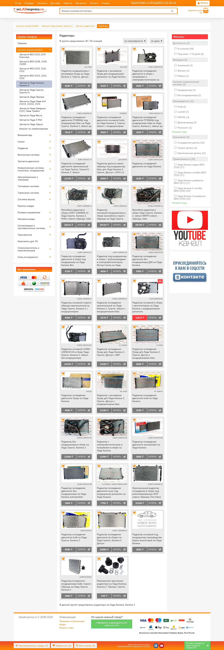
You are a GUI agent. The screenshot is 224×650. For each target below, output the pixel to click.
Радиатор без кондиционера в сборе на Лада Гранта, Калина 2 (75, 444)
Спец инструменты (28, 257)
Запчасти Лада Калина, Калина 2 (32, 84)
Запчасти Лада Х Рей (30, 120)
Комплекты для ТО (28, 241)
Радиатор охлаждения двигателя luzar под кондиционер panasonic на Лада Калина (111, 492)
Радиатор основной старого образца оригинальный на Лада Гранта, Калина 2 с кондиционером (76, 307)
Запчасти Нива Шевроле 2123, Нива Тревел (32, 109)
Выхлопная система (28, 154)
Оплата (94, 3)
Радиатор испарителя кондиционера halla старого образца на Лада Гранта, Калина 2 (76, 585)
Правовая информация (72, 621)
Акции (62, 624)
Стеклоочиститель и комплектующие (28, 249)
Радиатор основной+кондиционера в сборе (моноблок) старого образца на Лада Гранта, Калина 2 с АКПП (111, 215)
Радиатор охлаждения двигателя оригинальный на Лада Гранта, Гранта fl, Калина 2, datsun (75, 168)
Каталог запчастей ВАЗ (30, 50)
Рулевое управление (29, 212)
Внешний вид (25, 135)
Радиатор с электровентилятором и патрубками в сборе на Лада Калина (109, 446)
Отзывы (105, 3)
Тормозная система (28, 192)
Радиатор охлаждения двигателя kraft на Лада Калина (145, 398)
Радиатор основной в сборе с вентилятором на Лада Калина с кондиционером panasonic (147, 307)
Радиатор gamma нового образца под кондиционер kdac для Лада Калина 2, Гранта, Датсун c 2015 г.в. (111, 168)
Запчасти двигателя (28, 161)
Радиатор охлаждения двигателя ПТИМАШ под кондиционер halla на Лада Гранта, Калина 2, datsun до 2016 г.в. (147, 122)
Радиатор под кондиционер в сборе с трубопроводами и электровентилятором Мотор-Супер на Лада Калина (112, 261)
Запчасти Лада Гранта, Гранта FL (31, 91)
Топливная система (28, 186)
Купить (82, 86)
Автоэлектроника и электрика (28, 178)
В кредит (29, 3)
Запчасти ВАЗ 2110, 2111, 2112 (33, 69)
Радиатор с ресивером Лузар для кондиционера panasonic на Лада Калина (111, 74)
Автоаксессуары (26, 219)
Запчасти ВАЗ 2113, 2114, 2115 (33, 77)
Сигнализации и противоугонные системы (31, 227)
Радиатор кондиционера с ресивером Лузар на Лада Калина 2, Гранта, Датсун (75, 74)
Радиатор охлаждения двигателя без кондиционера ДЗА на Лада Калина (147, 260)
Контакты (42, 3)
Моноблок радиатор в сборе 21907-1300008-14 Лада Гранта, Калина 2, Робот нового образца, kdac (76, 214)
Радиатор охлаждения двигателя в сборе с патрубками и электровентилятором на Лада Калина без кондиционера (145, 76)
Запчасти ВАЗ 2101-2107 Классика (32, 55)
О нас (18, 3)
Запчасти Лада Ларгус (31, 124)
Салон (21, 141)
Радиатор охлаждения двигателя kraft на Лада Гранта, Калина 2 (74, 537)
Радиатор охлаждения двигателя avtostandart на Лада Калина (146, 444)
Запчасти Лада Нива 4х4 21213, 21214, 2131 (32, 102)
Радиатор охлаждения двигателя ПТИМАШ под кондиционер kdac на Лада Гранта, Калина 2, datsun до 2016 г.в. (76, 122)
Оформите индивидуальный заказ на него (111, 624)
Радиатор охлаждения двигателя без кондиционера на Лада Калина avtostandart (73, 492)
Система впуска (26, 199)
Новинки (22, 43)
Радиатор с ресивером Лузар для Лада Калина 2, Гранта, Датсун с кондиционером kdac (111, 399)
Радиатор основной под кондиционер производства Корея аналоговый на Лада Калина (147, 539)
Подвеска (23, 148)
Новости (67, 3)
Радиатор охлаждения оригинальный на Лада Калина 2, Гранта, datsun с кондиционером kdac (111, 307)
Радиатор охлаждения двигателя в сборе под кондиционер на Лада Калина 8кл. (73, 260)
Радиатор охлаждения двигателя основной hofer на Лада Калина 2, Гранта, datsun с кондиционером (111, 121)
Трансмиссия (25, 234)
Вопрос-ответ (66, 627)
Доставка (55, 3)
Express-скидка (26, 206)
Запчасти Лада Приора (31, 97)
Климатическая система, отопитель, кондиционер (31, 169)
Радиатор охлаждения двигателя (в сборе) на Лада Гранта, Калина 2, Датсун (109, 539)
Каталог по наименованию (33, 128)
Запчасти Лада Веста (30, 115)
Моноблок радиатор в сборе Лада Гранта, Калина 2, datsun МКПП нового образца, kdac (147, 214)
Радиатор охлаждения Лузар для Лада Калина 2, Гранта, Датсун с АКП (111, 352)
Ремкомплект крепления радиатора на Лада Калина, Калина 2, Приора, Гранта (112, 584)
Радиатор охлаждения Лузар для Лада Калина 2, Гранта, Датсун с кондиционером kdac (146, 353)
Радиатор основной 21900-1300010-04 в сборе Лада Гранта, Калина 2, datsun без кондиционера (76, 353)
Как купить (81, 3)
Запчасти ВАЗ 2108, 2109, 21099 (33, 62)
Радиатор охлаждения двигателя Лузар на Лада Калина (74, 398)
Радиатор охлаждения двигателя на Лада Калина (146, 165)
